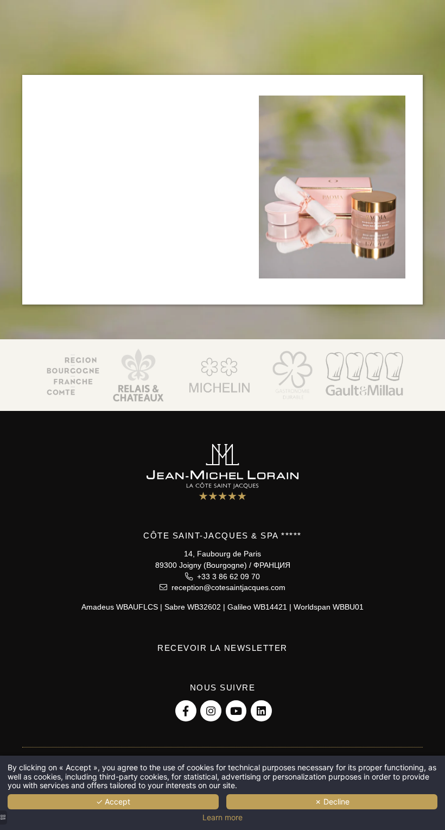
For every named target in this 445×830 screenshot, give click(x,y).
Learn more (222, 817)
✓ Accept (113, 801)
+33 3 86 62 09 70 (226, 576)
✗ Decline (332, 801)
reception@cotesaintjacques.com (226, 587)
